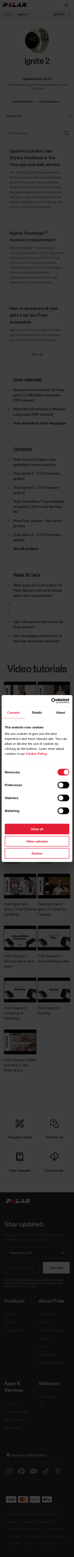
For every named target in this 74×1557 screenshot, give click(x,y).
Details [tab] (37, 712)
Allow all (37, 829)
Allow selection (37, 841)
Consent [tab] (13, 712)
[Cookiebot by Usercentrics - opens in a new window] (52, 701)
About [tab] (60, 712)
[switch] (63, 785)
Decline (37, 853)
